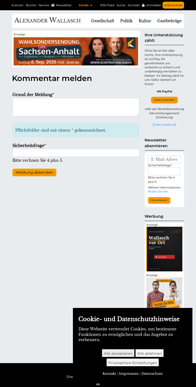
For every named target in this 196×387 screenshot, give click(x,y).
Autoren (17, 5)
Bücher (31, 5)
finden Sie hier (158, 191)
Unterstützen (173, 5)
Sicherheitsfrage (29, 145)
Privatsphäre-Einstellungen (132, 362)
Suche (121, 5)
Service (44, 5)
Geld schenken (164, 100)
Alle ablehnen (149, 353)
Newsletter (64, 5)
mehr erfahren (164, 124)
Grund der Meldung (33, 94)
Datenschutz (152, 373)
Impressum (129, 373)
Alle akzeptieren (118, 353)
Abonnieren (159, 200)
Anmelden (153, 5)
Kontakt (134, 5)
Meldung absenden (34, 172)
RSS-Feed (107, 5)
